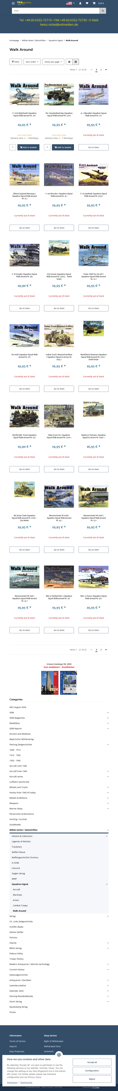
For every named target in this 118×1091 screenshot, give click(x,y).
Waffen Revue (18, 852)
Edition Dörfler (16, 932)
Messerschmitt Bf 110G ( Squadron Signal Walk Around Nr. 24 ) (24, 598)
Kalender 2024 (16, 990)
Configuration (92, 1070)
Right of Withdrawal (53, 1041)
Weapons (13, 803)
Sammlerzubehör (17, 985)
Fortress (13, 937)
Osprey (12, 942)
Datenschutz (26, 1082)
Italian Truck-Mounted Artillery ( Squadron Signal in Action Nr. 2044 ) (59, 357)
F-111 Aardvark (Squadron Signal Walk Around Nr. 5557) (93, 195)
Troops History (16, 958)
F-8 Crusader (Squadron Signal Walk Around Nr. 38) (24, 275)
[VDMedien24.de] (24, 3)
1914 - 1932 (15, 755)
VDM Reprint (15, 728)
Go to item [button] (93, 147)
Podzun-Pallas (16, 953)
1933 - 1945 (15, 760)
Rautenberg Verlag (18, 1006)
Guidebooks (15, 824)
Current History (16, 969)
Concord (16, 868)
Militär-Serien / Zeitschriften (23, 830)
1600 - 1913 (15, 749)
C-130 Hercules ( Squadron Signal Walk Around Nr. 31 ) (59, 195)
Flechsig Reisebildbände (21, 996)
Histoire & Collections (22, 836)
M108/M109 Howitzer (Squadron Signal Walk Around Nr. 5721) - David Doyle (93, 357)
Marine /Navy (15, 808)
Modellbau (14, 723)
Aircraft (16, 889)
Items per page (52, 61)
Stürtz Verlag (15, 1001)
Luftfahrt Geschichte (19, 782)
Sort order (31, 61)
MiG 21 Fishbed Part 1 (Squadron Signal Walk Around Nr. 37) (59, 597)
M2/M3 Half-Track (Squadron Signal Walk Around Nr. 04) (24, 436)
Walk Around (19, 910)
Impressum (12, 1082)
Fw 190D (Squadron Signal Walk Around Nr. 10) (25, 356)
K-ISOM (15, 862)
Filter (16, 61)
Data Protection (16, 1051)
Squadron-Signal (20, 884)
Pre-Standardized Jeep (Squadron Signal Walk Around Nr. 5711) (59, 114)
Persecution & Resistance (21, 814)
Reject (92, 1079)
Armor (16, 900)
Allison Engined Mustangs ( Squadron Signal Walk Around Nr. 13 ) (24, 196)
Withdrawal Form (52, 1046)
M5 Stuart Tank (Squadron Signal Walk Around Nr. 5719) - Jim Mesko (24, 518)
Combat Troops (20, 905)
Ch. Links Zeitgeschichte (21, 921)
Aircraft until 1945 (18, 765)
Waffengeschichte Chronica (25, 857)
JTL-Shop (95, 1087)
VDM (11, 712)
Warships (17, 894)
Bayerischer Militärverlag (21, 739)
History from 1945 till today (22, 792)
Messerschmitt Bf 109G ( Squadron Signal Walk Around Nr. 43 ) (93, 518)
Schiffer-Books (16, 926)
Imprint (13, 1046)
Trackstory (17, 846)
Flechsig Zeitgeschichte (20, 744)
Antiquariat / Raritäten (20, 980)
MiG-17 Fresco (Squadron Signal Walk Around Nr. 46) (93, 597)
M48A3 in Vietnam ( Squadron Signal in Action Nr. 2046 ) (93, 436)
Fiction (12, 1012)
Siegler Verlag (18, 873)
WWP (14, 878)
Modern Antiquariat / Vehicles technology (29, 964)
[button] (70, 3)
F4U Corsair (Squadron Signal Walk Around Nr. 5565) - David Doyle (59, 276)
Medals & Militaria (18, 798)
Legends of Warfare (21, 841)
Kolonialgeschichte (18, 974)
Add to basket (29, 147)
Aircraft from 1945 (18, 771)
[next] (106, 69)
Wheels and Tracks (18, 787)
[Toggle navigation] (13, 2)
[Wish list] (87, 3)
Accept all (92, 1062)
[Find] (103, 11)
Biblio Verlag (15, 948)
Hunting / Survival (18, 819)
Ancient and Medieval (20, 733)
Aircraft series (16, 776)
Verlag (12, 916)
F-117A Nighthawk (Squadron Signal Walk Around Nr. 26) (25, 114)
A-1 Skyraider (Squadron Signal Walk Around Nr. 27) (93, 114)
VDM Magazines (17, 717)
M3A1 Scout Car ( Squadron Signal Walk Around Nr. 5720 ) (59, 436)
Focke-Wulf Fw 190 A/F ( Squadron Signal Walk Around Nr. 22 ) (93, 276)
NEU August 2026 (17, 707)
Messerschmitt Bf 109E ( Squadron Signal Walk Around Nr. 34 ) (59, 518)
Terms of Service (17, 1041)
